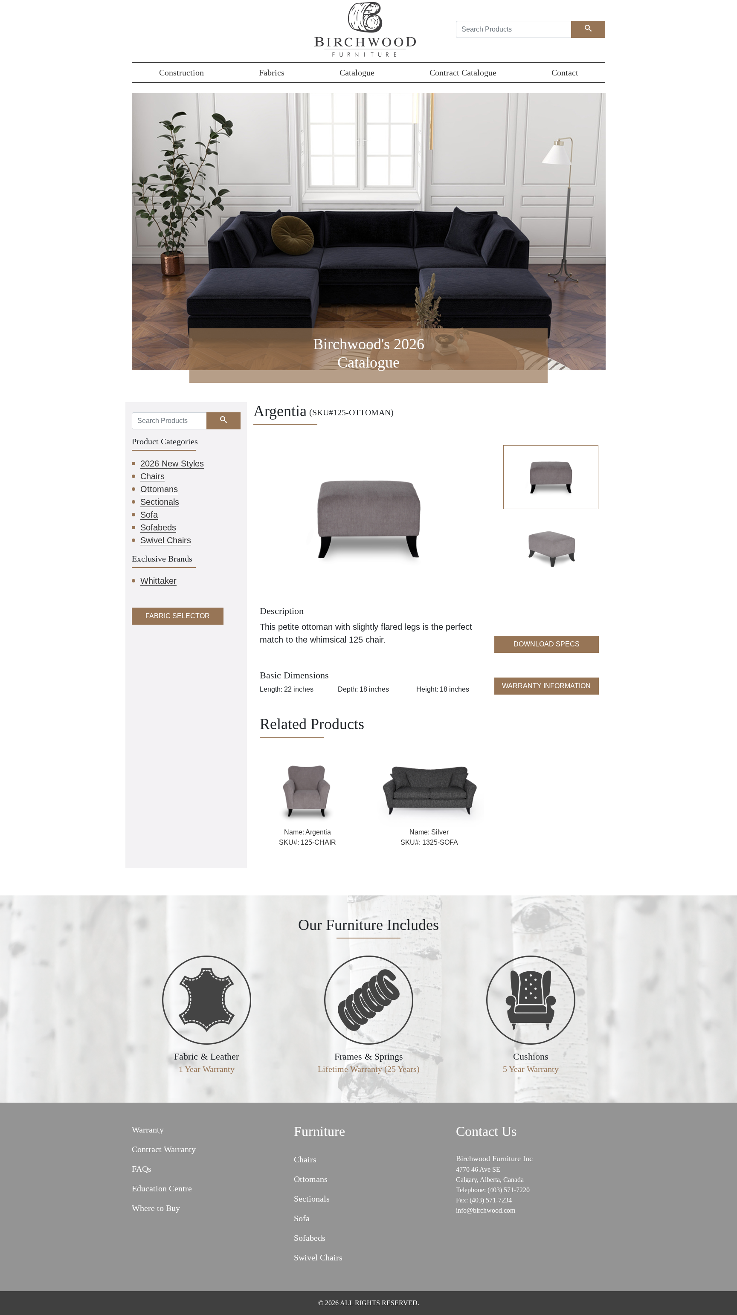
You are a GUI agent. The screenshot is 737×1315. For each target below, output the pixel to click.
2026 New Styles (172, 463)
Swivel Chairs (165, 540)
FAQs (141, 1168)
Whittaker (158, 580)
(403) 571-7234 (491, 1200)
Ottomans (159, 489)
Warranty (148, 1129)
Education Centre (162, 1188)
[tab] (550, 477)
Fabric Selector (177, 616)
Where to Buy (156, 1208)
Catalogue (356, 72)
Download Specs (547, 644)
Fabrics (271, 72)
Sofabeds (158, 527)
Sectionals (159, 502)
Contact (564, 72)
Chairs (152, 476)
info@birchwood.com (485, 1210)
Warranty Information (546, 685)
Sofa (149, 514)
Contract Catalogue (462, 72)
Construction (181, 72)
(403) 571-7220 (508, 1189)
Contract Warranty (164, 1149)
